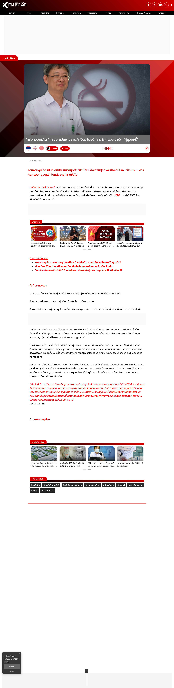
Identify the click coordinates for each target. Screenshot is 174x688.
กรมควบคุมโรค (42, 419)
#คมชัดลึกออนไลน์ (51, 485)
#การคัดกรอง (47, 490)
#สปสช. (34, 490)
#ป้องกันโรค (108, 485)
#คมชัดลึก (35, 485)
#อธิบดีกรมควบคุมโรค (72, 485)
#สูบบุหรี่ (121, 485)
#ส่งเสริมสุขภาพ (136, 485)
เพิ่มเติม (6, 662)
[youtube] (160, 5)
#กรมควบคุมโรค (92, 485)
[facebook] (148, 5)
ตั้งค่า (12, 671)
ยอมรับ (11, 667)
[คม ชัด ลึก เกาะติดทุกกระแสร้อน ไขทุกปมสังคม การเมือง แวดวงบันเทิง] (87, 5)
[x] (154, 5)
